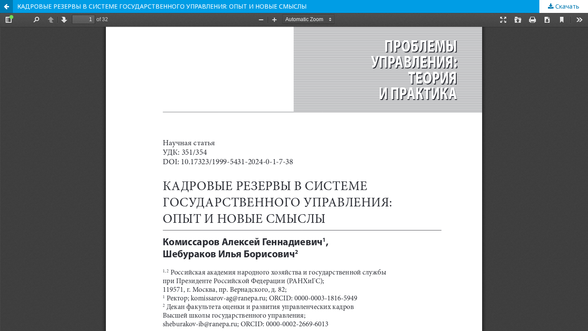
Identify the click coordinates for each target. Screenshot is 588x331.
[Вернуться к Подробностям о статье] (6, 6)
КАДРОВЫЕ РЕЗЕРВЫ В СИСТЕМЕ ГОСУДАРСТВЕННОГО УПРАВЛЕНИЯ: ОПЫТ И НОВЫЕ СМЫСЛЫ (161, 6)
